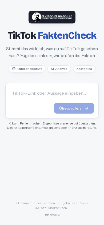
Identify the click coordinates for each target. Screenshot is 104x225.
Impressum (52, 215)
